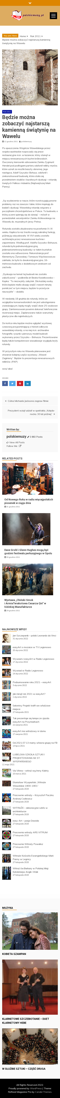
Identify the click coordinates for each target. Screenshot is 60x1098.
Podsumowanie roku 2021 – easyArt (32, 682)
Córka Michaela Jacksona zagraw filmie (28, 400)
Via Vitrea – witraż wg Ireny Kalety (31, 770)
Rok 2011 (7, 112)
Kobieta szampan (14, 953)
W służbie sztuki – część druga (23, 1068)
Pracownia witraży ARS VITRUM (30, 832)
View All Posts (17, 442)
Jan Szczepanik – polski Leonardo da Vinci (34, 635)
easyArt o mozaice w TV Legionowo (32, 647)
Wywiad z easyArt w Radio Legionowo (33, 658)
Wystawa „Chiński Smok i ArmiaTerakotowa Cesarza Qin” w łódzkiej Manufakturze (25, 603)
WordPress (36, 1088)
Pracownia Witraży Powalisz (28, 844)
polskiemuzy (16, 436)
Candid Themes (43, 1091)
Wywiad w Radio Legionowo (28, 670)
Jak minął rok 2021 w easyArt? (29, 693)
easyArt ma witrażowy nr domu (29, 731)
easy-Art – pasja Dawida (26, 820)
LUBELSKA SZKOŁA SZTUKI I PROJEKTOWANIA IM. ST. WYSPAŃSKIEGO (29, 758)
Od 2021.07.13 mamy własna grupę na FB (35, 742)
